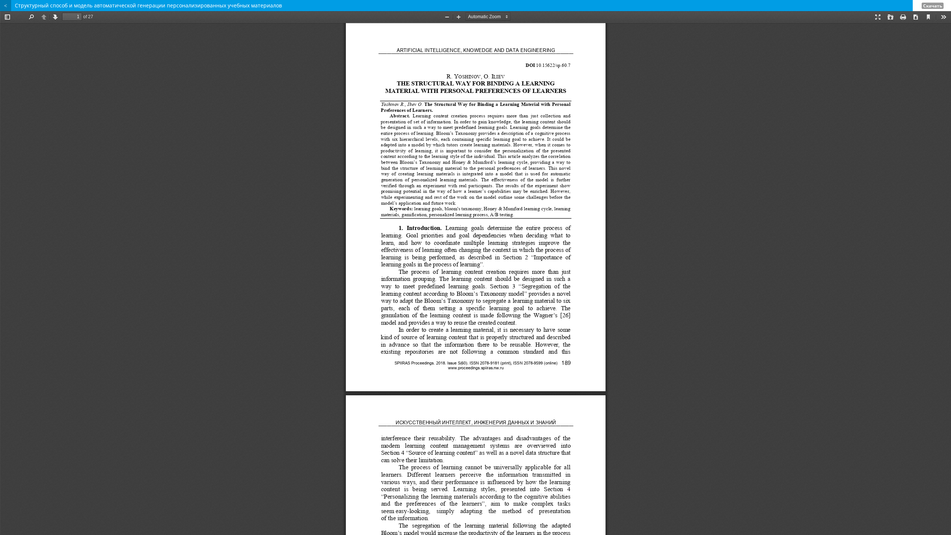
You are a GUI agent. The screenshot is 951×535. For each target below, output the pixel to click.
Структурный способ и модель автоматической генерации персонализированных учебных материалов (148, 5)
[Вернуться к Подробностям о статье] (5, 5)
